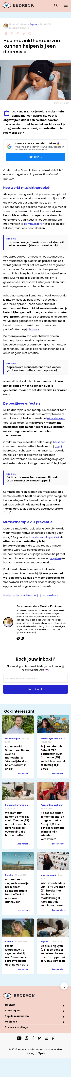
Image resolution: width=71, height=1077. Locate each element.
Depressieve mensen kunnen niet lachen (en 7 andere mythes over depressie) (33, 369)
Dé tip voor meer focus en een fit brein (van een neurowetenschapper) (32, 479)
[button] (61, 1005)
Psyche (33, 24)
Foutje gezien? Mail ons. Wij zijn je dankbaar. (31, 595)
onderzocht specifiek (45, 537)
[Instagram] (18, 638)
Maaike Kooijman (18, 24)
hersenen (59, 442)
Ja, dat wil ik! (35, 689)
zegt (59, 446)
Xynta (42, 1053)
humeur (34, 329)
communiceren (34, 224)
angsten (55, 558)
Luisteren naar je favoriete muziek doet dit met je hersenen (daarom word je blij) (35, 244)
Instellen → (35, 156)
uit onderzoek (56, 418)
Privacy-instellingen (17, 1027)
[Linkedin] (22, 638)
